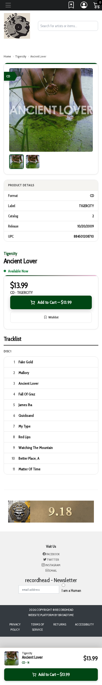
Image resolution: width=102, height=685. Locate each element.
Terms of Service (37, 626)
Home (7, 56)
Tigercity (20, 56)
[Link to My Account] (84, 6)
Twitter (52, 559)
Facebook (53, 554)
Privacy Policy (15, 626)
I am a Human (71, 590)
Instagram (52, 565)
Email (53, 570)
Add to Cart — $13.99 (55, 302)
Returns (59, 624)
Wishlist (53, 317)
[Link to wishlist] (71, 6)
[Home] (17, 25)
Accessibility (84, 624)
